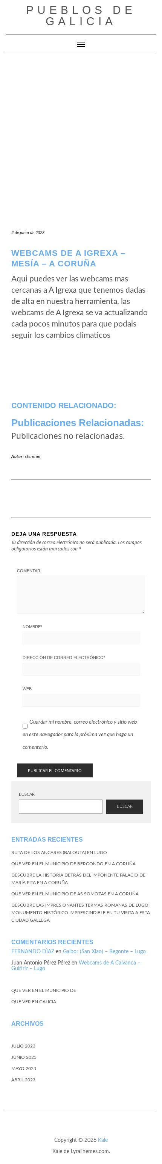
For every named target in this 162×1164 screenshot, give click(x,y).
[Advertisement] (81, 138)
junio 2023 (24, 1057)
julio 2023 (23, 1046)
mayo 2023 (23, 1068)
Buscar (27, 794)
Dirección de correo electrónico (64, 657)
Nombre (32, 626)
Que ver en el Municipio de (43, 990)
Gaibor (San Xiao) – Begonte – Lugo (104, 951)
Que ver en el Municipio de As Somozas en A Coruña (75, 894)
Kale (103, 1140)
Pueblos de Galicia (81, 15)
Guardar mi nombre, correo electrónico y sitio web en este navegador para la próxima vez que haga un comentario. (80, 735)
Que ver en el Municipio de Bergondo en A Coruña (73, 864)
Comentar (28, 570)
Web (27, 688)
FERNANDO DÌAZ (32, 951)
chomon (33, 457)
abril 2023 (23, 1080)
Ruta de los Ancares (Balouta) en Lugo (59, 852)
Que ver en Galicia (33, 1001)
